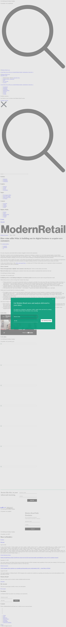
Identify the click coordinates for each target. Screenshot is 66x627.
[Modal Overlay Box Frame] (33, 313)
